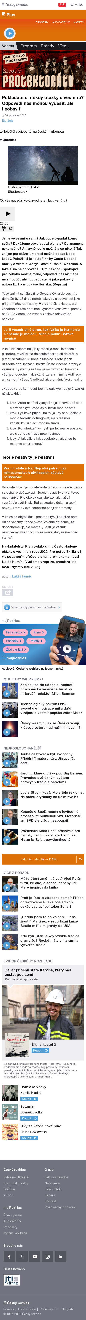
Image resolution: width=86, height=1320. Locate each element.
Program (42, 22)
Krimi (37, 632)
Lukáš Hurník (22, 576)
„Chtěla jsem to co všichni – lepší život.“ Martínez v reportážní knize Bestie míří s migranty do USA (49, 921)
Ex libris (7, 120)
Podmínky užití (49, 1309)
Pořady (47, 46)
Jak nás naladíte (56, 1177)
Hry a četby (14, 632)
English (68, 1309)
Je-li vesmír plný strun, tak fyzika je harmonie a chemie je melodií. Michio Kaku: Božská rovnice (42, 334)
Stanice (9, 1189)
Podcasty (11, 1227)
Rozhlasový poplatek (60, 1207)
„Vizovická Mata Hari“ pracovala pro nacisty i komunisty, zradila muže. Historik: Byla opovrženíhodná (50, 835)
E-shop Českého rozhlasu (28, 961)
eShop (8, 1195)
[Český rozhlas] (15, 5)
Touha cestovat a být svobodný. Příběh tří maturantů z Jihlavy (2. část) (47, 758)
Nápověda (52, 1183)
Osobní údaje (27, 1309)
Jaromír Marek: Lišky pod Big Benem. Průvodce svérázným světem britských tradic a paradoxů (51, 777)
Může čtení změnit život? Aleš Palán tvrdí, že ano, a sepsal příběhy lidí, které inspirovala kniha (50, 883)
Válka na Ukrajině (16, 1177)
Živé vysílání (14, 649)
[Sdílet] (10, 229)
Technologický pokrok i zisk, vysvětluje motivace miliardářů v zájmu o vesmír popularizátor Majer (51, 708)
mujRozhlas (11, 621)
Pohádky (12, 641)
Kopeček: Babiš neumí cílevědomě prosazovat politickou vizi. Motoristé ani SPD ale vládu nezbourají (50, 816)
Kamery (79, 22)
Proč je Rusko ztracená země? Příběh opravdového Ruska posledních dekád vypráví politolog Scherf (52, 902)
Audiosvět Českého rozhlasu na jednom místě (32, 668)
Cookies (8, 1309)
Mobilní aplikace (15, 1233)
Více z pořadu (16, 873)
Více (64, 46)
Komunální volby (16, 1183)
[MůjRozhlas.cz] (8, 140)
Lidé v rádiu (53, 1189)
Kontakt (50, 1201)
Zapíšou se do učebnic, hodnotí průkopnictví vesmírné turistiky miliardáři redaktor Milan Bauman (47, 689)
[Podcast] (3, 229)
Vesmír (8, 46)
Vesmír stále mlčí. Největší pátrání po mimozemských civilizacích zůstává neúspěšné (35, 472)
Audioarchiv (61, 22)
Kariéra (50, 1195)
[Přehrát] (7, 214)
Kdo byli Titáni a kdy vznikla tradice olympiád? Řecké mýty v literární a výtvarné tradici (50, 940)
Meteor (44, 304)
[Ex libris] (43, 70)
